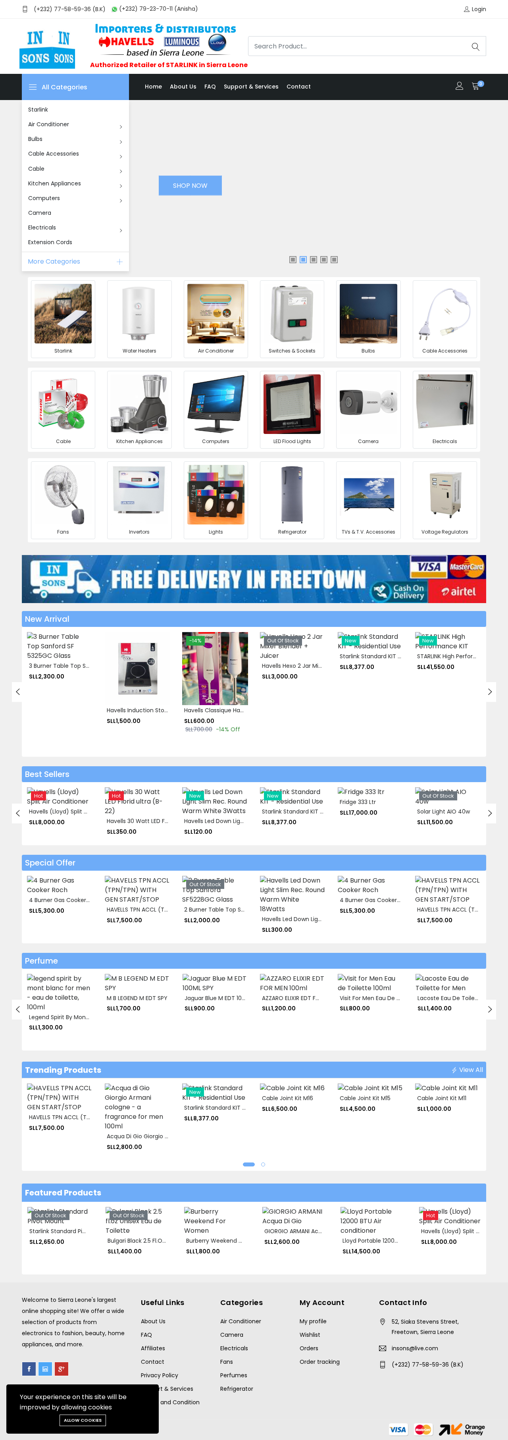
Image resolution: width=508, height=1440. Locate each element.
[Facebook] (29, 1369)
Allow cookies (83, 1420)
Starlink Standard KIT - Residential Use (392, 656)
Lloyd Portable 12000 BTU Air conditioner (397, 1241)
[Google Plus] (61, 1369)
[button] (249, 1164)
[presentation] (18, 692)
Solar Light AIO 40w (443, 811)
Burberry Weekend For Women (228, 1241)
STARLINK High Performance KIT (459, 656)
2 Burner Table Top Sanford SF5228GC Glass (244, 910)
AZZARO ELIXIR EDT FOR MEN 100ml (308, 998)
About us (183, 87)
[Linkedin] (45, 1369)
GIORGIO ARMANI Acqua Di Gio (305, 1231)
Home (153, 87)
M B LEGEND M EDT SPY (137, 998)
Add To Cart (38, 643)
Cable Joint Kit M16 (287, 1098)
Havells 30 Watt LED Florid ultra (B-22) (158, 821)
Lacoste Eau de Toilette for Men (462, 998)
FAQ (210, 87)
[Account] (460, 87)
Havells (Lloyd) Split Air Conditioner (77, 811)
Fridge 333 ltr (358, 802)
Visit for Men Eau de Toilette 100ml (387, 998)
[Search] (476, 46)
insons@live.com (415, 1348)
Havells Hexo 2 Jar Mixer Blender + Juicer (317, 666)
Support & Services (251, 87)
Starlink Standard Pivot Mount (70, 1231)
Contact (299, 87)
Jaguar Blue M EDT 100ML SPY (224, 998)
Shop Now (190, 185)
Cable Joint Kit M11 (441, 1098)
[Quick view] (38, 661)
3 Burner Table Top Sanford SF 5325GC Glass (90, 666)
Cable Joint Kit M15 (365, 1098)
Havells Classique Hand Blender (226, 710)
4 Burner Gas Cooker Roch (65, 900)
